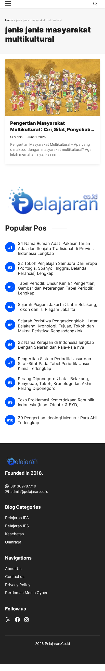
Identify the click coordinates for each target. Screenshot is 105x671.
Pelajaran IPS (17, 526)
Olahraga (13, 542)
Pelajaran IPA (17, 517)
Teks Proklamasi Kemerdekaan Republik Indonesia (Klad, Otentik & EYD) (56, 402)
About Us (13, 568)
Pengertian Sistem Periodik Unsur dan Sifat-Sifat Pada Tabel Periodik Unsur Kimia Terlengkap (54, 363)
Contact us (14, 576)
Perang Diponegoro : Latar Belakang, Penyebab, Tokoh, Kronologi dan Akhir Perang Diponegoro (55, 383)
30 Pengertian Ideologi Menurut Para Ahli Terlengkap (57, 420)
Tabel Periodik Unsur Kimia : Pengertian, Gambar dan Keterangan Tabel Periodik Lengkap (56, 288)
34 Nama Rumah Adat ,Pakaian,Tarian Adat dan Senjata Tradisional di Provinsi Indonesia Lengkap (56, 248)
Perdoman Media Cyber (26, 592)
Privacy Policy (17, 584)
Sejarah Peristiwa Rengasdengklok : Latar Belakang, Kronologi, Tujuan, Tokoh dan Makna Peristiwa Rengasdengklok (58, 326)
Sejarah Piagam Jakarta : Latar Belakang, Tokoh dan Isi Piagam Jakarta (57, 307)
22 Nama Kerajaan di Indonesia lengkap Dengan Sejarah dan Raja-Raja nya (56, 345)
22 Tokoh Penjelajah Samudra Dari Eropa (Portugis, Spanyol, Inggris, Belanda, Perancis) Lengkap (57, 268)
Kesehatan (14, 533)
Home (9, 20)
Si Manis (16, 137)
